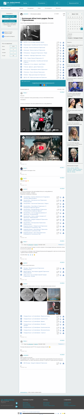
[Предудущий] (82, 14)
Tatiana (25, 92)
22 (79, 26)
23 (81, 26)
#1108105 (62, 92)
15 (79, 24)
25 (70, 28)
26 (72, 28)
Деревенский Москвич (28, 407)
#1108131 (62, 241)
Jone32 (73, 170)
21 (77, 26)
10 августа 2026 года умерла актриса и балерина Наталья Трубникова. (74, 95)
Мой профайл (26, 404)
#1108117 (62, 167)
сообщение (30, 244)
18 (70, 26)
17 (68, 26)
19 (72, 26)
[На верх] (16, 403)
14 (77, 24)
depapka (75, 169)
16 (81, 24)
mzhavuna (80, 169)
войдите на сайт (9, 16)
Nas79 (24, 178)
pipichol (25, 189)
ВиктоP (25, 168)
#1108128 (62, 188)
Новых (3, 49)
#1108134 (62, 283)
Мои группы (46, 402)
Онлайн (4, 52)
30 (81, 28)
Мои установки (27, 405)
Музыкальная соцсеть (13, 3)
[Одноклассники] (44, 85)
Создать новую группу (49, 405)
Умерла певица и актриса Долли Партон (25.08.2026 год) (75, 45)
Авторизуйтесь (23, 392)
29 (79, 28)
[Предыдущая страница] (16, 406)
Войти (2, 8)
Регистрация (8, 8)
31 (68, 31)
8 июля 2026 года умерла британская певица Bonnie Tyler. (74, 123)
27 (74, 28)
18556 (13, 46)
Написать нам (67, 402)
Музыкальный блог (74, 3)
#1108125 (62, 177)
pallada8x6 (25, 13)
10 (68, 24)
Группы (25, 3)
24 (68, 28)
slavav (68, 168)
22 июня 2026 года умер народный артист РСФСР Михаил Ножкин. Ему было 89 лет (74, 144)
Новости (69, 42)
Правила (66, 404)
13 (74, 24)
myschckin (69, 170)
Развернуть (61, 244)
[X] (40, 85)
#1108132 (62, 262)
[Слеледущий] (68, 14)
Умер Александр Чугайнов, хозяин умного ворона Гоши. (73, 65)
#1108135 (62, 340)
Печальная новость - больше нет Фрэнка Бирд (75, 79)
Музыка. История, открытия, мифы (8, 32)
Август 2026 (75, 14)
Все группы (46, 404)
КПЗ (57, 3)
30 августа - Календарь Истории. (75, 38)
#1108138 (62, 354)
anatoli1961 (69, 169)
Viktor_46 (69, 171)
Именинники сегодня (72, 165)
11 (70, 24)
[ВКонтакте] (42, 85)
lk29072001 (78, 170)
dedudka (77, 168)
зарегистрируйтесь (9, 21)
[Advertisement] (43, 380)
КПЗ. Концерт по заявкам (36, 13)
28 (77, 28)
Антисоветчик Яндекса (9, 36)
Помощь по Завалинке (69, 405)
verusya (72, 168)
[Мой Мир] (46, 85)
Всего (3, 46)
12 (72, 24)
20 (74, 26)
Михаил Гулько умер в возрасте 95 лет (74, 111)
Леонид (73, 171)
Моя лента (25, 402)
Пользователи (41, 3)
